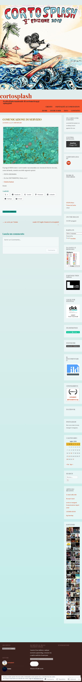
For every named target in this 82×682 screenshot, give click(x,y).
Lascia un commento (9, 211)
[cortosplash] (41, 47)
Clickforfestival (9, 182)
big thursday (69, 515)
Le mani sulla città (71, 494)
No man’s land (70, 498)
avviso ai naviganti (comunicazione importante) (72, 505)
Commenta (51, 250)
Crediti (49, 107)
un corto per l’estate (10, 222)
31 (73, 459)
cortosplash (16, 96)
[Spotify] (68, 163)
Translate (73, 238)
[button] (69, 530)
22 (69, 456)
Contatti (75, 111)
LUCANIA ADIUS (71, 511)
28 (67, 459)
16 (71, 453)
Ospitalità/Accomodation (67, 107)
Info (66, 111)
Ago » (71, 464)
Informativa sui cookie (39, 678)
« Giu (67, 464)
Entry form (55, 111)
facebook (70, 409)
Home (44, 111)
